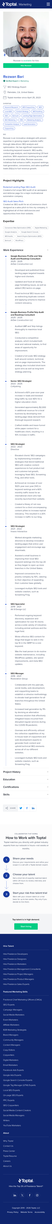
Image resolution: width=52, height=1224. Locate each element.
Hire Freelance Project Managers (18, 974)
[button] (26, 250)
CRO (21, 120)
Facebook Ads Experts (13, 1070)
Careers (6, 1161)
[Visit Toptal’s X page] (22, 1195)
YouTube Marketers (12, 1125)
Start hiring (26, 926)
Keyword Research (11, 107)
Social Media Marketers (13, 1014)
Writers (6, 1120)
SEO (40, 107)
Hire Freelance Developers (15, 953)
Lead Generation (30, 124)
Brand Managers (10, 1034)
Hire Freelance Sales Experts (16, 984)
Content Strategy (22, 111)
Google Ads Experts (12, 1075)
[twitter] (21, 808)
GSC (6, 116)
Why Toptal (8, 1140)
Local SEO (8, 111)
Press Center (9, 1150)
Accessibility (40, 1212)
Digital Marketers (10, 1059)
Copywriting (9, 128)
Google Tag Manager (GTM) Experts (19, 1085)
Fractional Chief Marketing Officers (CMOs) (22, 999)
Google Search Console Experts (17, 1080)
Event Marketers (10, 1019)
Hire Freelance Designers (14, 958)
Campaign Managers (12, 1009)
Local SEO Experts (11, 1090)
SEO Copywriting (28, 107)
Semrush (15, 116)
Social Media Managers (13, 1115)
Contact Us (8, 1145)
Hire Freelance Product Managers (18, 979)
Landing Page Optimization (32, 116)
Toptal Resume (10, 1155)
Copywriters (8, 1054)
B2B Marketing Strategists (14, 1029)
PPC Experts (8, 1100)
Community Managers (13, 1039)
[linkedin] (33, 808)
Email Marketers (10, 1065)
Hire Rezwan (26, 65)
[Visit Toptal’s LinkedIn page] (14, 1195)
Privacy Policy (12, 1212)
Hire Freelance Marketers (14, 963)
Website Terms (27, 1212)
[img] (16, 81)
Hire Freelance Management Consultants (22, 969)
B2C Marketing (10, 120)
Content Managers (11, 1044)
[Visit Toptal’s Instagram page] (37, 1195)
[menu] (48, 4)
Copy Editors (9, 1049)
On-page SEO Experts (13, 1095)
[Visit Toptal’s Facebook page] (29, 1195)
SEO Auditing (37, 111)
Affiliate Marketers (11, 1024)
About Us (7, 1166)
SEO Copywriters (11, 1105)
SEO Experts (9, 1004)
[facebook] (27, 808)
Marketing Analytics (34, 120)
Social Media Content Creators (17, 1110)
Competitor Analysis (12, 124)
